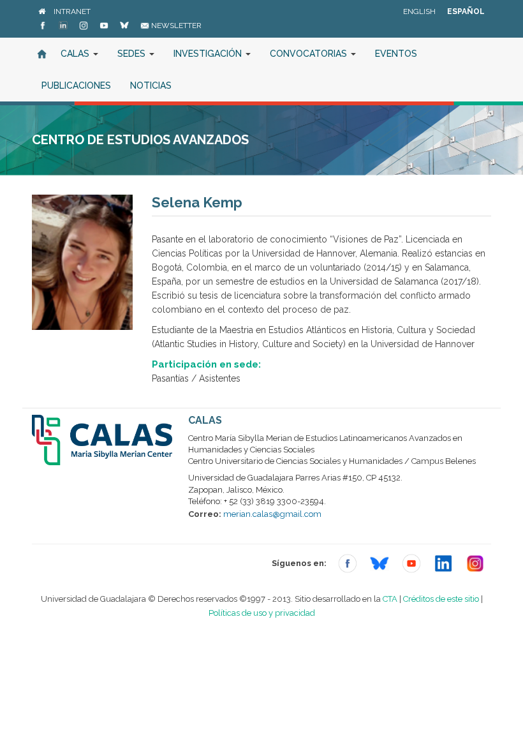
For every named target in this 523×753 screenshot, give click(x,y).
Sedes (132, 53)
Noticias (151, 85)
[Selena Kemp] (82, 262)
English (419, 11)
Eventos (396, 53)
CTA (390, 599)
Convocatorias (310, 53)
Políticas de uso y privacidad (262, 613)
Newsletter (175, 25)
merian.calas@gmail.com (272, 514)
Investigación (208, 53)
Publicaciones (76, 85)
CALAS (76, 53)
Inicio (41, 54)
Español (466, 11)
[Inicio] (41, 11)
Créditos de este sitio (441, 599)
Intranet (72, 11)
